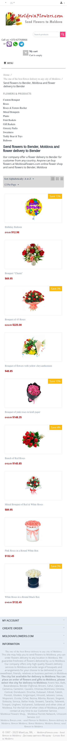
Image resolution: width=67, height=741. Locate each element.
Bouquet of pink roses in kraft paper (22, 411)
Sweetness (8, 132)
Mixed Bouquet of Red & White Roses (24, 504)
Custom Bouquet (11, 99)
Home (6, 74)
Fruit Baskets (9, 120)
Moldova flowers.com (10, 720)
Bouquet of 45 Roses (15, 319)
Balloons (7, 140)
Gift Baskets (9, 124)
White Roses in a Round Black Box (22, 596)
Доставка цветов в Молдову (37, 735)
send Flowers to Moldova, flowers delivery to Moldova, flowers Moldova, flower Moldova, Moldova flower (34, 722)
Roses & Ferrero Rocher (15, 107)
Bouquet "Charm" (14, 273)
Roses (6, 103)
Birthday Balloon (13, 226)
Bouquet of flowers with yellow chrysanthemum (28, 365)
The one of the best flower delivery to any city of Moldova (31, 78)
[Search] (62, 34)
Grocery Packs (10, 128)
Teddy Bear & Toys (12, 136)
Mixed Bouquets (11, 111)
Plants (6, 116)
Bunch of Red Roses (15, 458)
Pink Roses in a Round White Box (21, 550)
